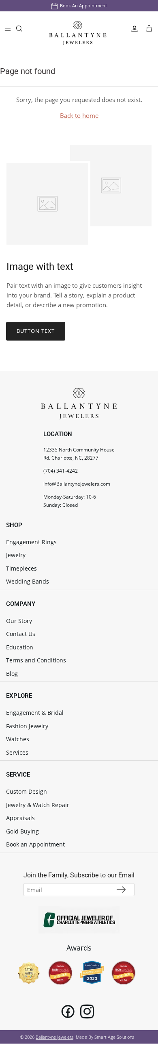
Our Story (19, 621)
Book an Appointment (83, 5)
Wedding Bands (27, 581)
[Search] (24, 30)
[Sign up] (121, 889)
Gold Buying (22, 831)
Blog (12, 673)
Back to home (79, 115)
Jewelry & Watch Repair (37, 805)
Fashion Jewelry (27, 726)
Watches (17, 739)
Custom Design (26, 791)
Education (19, 647)
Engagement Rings (31, 542)
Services (17, 752)
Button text (36, 330)
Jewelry (16, 555)
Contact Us (20, 634)
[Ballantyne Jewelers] (78, 28)
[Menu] (7, 28)
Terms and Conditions (36, 660)
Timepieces (21, 568)
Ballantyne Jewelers (54, 1037)
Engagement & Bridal (35, 712)
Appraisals (20, 818)
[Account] (131, 28)
